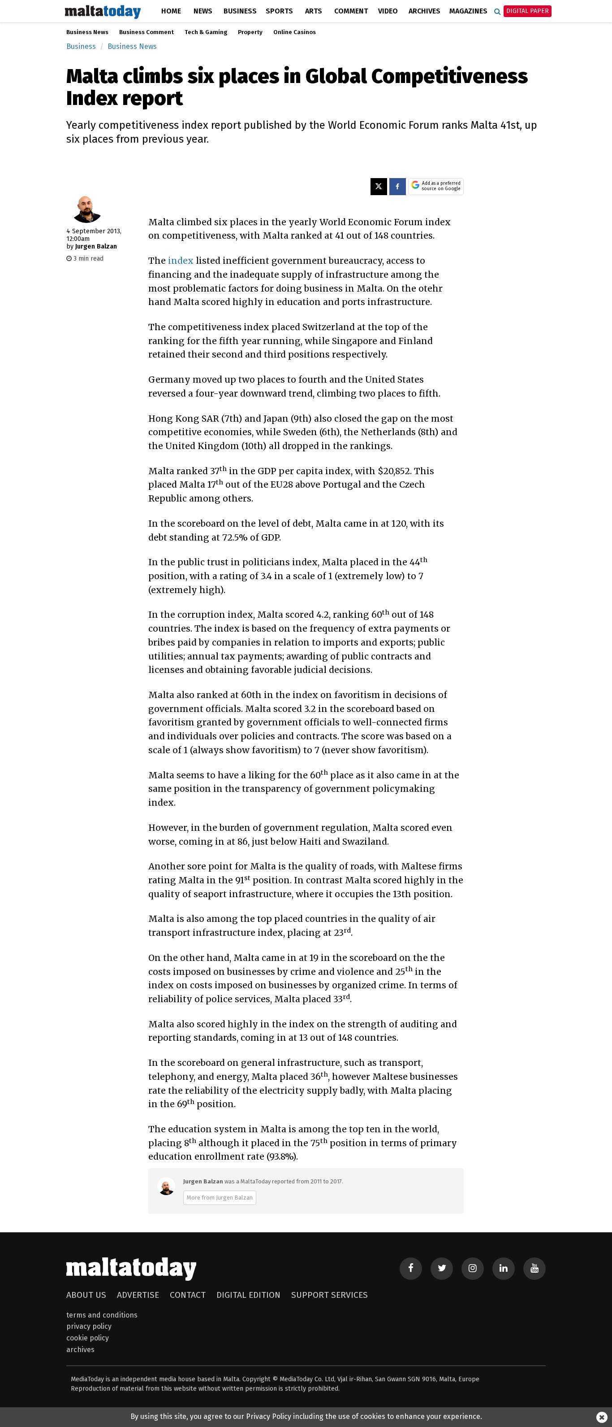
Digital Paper (527, 11)
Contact (188, 1295)
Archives (424, 11)
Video (388, 11)
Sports (279, 11)
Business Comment (146, 32)
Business (240, 11)
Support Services (329, 1295)
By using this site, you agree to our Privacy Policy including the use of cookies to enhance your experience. (306, 1416)
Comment (351, 11)
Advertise (138, 1295)
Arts (313, 11)
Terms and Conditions (102, 1315)
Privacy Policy (89, 1326)
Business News (87, 32)
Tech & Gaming (206, 32)
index (181, 260)
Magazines (468, 11)
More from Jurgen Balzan (220, 1197)
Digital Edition (248, 1295)
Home (171, 11)
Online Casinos (294, 32)
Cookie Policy (87, 1338)
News (203, 11)
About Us (86, 1295)
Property (250, 32)
